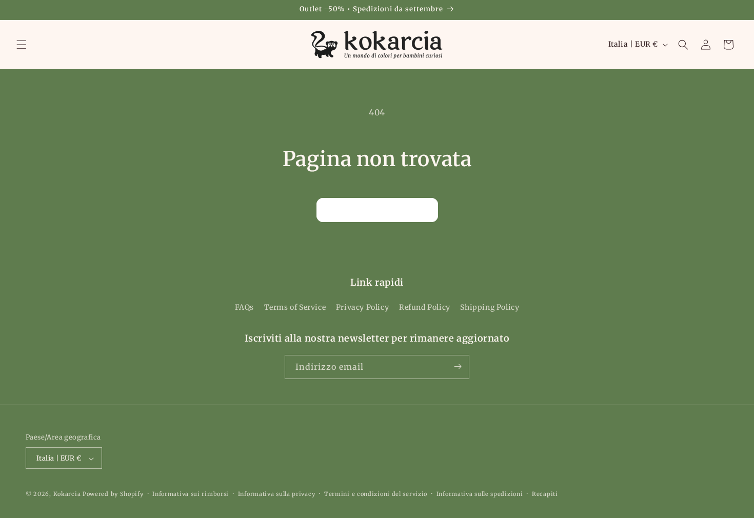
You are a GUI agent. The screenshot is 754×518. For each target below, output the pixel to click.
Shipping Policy (489, 307)
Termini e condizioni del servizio (375, 493)
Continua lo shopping (377, 209)
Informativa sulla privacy (276, 493)
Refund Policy (424, 307)
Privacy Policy (362, 307)
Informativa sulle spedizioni (479, 493)
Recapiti (545, 493)
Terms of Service (295, 307)
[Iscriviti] (457, 366)
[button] (21, 44)
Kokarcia (68, 494)
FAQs (244, 307)
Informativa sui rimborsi (190, 493)
